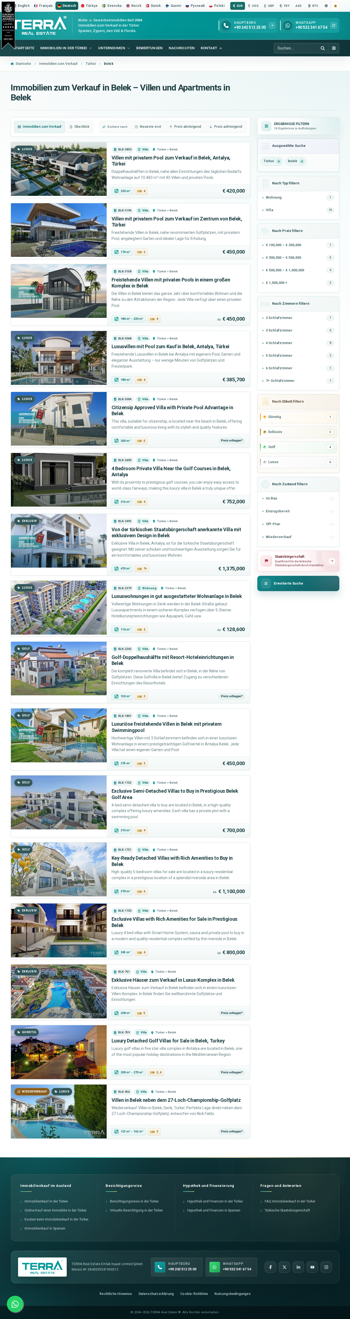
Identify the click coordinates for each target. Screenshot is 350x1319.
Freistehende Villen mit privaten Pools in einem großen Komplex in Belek (171, 283)
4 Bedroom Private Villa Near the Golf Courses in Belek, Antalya (171, 472)
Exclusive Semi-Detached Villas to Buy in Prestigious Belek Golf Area (175, 794)
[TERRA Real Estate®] (42, 1267)
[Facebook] (270, 1267)
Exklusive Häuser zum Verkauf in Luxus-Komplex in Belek (173, 980)
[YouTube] (312, 1267)
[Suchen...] (322, 48)
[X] (284, 1267)
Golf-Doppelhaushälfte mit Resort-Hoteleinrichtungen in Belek (173, 660)
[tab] (39, 127)
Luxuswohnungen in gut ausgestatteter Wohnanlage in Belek (177, 596)
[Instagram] (326, 1267)
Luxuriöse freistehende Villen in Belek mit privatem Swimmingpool (167, 727)
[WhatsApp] (15, 1304)
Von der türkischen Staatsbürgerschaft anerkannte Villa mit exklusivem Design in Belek (176, 533)
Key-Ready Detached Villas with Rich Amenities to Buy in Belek (172, 861)
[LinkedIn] (298, 1267)
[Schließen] (278, 161)
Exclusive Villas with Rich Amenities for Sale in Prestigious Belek (174, 922)
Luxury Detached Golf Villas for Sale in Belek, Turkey (168, 1041)
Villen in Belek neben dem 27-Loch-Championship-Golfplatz (176, 1100)
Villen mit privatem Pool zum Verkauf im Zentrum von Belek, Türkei (177, 222)
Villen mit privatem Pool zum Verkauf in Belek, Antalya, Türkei (171, 161)
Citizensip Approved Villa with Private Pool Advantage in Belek (172, 411)
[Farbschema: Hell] (326, 6)
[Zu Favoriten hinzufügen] (335, 6)
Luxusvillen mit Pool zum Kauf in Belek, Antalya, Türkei (170, 346)
